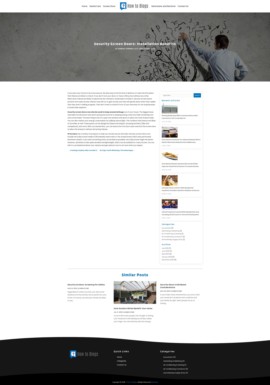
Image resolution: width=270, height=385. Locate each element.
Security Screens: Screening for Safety (86, 284)
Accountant (166, 228)
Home (84, 6)
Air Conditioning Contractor (172, 237)
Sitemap (155, 382)
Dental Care (95, 6)
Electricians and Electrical (163, 6)
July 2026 (165, 248)
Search (197, 95)
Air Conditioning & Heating (171, 234)
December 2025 (168, 260)
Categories (121, 361)
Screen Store (109, 6)
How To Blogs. (132, 382)
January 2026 (167, 257)
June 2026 (165, 251)
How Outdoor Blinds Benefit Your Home (133, 308)
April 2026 (165, 254)
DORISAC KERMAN (125, 48)
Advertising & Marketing (170, 231)
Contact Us (183, 6)
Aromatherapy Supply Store (172, 239)
